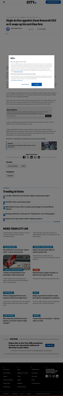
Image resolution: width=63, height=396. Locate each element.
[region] (31, 71)
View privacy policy (18, 71)
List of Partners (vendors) (17, 80)
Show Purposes (25, 84)
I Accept (37, 84)
